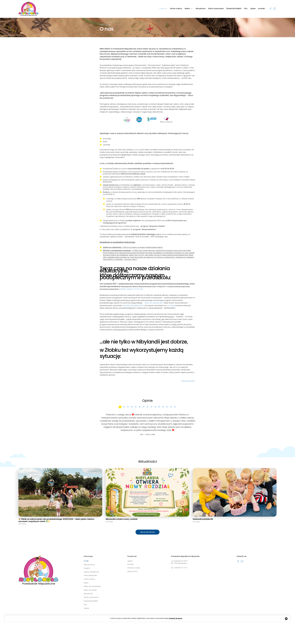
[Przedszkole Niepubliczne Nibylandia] (28, 8)
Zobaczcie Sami (188, 381)
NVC (142, 305)
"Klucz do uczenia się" (153, 303)
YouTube (170, 305)
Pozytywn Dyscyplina (131, 305)
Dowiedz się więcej (175, 618)
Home (102, 24)
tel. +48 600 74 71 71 (179, 581)
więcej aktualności (147, 545)
